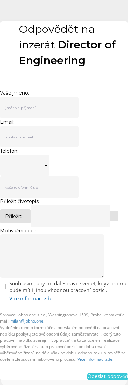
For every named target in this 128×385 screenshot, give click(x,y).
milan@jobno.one (26, 321)
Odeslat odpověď (107, 376)
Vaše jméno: (14, 93)
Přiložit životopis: (20, 201)
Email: (7, 122)
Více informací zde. (31, 298)
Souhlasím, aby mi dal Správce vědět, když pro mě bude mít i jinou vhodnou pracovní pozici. (68, 287)
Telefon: (9, 151)
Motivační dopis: (19, 231)
